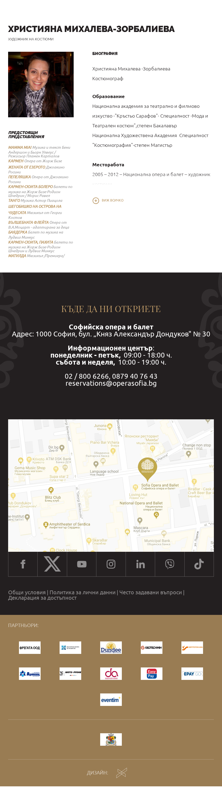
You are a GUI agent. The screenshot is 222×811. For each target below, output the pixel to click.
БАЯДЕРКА (17, 232)
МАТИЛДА (17, 256)
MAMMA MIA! (19, 147)
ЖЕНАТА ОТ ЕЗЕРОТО (26, 167)
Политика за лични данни (83, 592)
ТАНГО (14, 200)
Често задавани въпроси (150, 592)
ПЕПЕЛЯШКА (19, 177)
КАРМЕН (15, 161)
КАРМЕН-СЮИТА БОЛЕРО (30, 186)
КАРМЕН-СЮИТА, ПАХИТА (30, 242)
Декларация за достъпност (42, 598)
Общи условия (27, 592)
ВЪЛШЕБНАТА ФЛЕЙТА (28, 222)
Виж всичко (112, 200)
